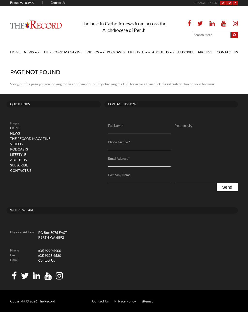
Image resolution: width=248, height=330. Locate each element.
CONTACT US (227, 52)
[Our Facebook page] (190, 24)
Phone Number (119, 142)
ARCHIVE (205, 52)
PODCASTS (115, 52)
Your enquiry (184, 126)
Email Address (119, 158)
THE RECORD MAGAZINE (62, 52)
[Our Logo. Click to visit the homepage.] (36, 24)
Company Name (119, 175)
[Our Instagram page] (234, 24)
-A (222, 2)
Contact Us (46, 260)
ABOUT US (160, 52)
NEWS (29, 52)
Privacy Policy (125, 301)
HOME (15, 52)
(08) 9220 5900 (22, 3)
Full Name (116, 126)
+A (229, 2)
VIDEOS (93, 52)
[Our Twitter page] (200, 24)
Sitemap (147, 301)
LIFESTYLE (136, 52)
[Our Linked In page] (212, 24)
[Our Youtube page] (223, 24)
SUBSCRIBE (185, 52)
